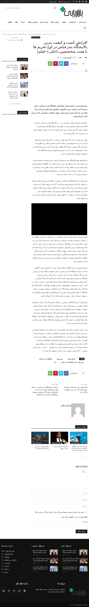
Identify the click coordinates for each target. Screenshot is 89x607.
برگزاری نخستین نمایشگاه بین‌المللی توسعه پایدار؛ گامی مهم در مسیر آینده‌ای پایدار (79, 448)
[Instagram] (76, 1)
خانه (54, 34)
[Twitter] (79, 1)
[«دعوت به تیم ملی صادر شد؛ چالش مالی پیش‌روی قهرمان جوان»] (24, 94)
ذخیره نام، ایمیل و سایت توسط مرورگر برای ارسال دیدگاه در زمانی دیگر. (59, 512)
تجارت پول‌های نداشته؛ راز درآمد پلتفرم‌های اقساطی (12, 85)
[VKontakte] (24, 591)
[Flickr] (14, 591)
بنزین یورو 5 (60, 359)
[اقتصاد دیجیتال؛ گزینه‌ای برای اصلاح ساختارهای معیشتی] (24, 76)
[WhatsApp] (50, 63)
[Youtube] (86, 1)
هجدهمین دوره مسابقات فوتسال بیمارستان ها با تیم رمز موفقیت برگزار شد (75, 389)
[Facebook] (73, 1)
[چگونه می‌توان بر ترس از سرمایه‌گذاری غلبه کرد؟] (40, 438)
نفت (55, 362)
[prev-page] (85, 455)
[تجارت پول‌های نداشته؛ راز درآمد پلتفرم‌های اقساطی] (24, 85)
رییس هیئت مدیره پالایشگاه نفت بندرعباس (72, 362)
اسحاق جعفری (71, 359)
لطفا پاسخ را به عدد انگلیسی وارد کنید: (74, 517)
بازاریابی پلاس (67, 57)
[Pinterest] (55, 63)
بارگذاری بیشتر (15, 103)
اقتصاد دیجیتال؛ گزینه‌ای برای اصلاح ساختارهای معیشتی (12, 76)
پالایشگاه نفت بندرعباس (45, 359)
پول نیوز (60, 123)
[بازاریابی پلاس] (75, 57)
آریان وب (72, 605)
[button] (84, 28)
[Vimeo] (82, 1)
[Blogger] (4, 591)
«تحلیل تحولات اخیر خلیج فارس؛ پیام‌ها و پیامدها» (12, 67)
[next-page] (82, 455)
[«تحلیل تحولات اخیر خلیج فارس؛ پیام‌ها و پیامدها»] (24, 67)
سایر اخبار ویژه (47, 34)
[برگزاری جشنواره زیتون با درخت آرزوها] (59, 438)
